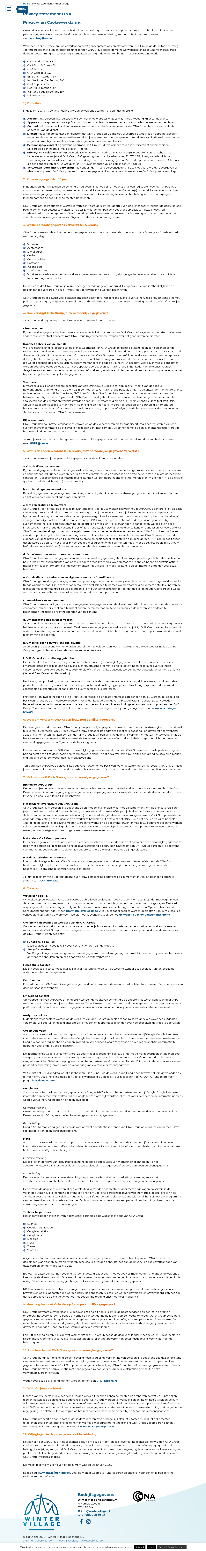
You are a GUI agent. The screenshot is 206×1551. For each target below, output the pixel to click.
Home (26, 3)
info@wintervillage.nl (95, 1511)
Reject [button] (151, 1547)
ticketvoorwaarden (92, 1540)
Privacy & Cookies (67, 1540)
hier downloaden (43, 1080)
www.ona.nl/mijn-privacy (97, 1426)
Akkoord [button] (140, 1547)
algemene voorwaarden (38, 1540)
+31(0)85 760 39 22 (92, 1515)
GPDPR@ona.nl (107, 1380)
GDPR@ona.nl (39, 443)
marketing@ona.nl (39, 38)
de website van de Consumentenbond (144, 914)
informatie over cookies (81, 910)
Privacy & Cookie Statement (172, 1547)
